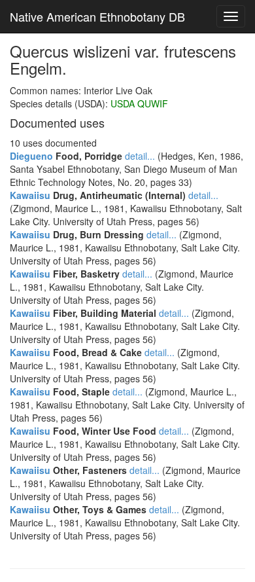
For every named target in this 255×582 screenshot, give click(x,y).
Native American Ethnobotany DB (97, 16)
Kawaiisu (30, 195)
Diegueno (31, 155)
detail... (140, 155)
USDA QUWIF (139, 103)
